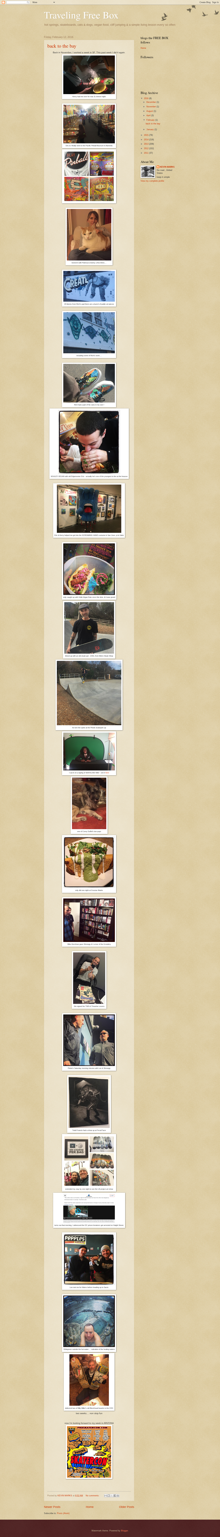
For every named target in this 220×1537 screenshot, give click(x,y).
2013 (146, 144)
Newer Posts (52, 1507)
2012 (146, 148)
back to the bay (61, 45)
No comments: (93, 1495)
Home (90, 1507)
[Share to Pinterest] (118, 1495)
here (107, 773)
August (150, 111)
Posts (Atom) (63, 1513)
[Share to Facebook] (114, 1495)
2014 (146, 139)
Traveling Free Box (81, 14)
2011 (146, 153)
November (151, 106)
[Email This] (105, 1495)
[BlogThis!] (108, 1495)
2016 (146, 98)
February (150, 120)
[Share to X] (111, 1495)
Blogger (124, 1530)
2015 (146, 135)
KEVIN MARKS (167, 167)
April (148, 115)
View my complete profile (152, 181)
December (151, 102)
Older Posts (126, 1507)
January (150, 129)
